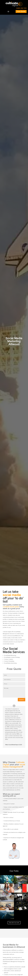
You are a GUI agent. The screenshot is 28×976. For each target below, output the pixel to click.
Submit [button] (21, 700)
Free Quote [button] (21, 11)
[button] (8, 11)
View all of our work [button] (14, 922)
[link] (14, 6)
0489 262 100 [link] (21, 8)
